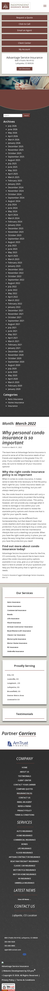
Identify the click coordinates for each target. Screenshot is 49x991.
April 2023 (13, 255)
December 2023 (15, 228)
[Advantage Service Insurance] (16, 6)
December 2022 (15, 269)
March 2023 (13, 259)
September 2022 (16, 279)
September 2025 (16, 156)
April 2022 (13, 296)
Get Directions (24, 68)
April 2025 (13, 173)
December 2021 (15, 310)
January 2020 (14, 389)
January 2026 (14, 143)
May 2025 (12, 170)
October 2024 (14, 194)
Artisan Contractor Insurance (20, 627)
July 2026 (12, 126)
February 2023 (15, 262)
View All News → (24, 899)
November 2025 (15, 149)
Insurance (13, 575)
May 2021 (12, 334)
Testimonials (24, 776)
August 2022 (14, 283)
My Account (24, 49)
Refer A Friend (24, 806)
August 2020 (14, 365)
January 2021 (14, 348)
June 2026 (12, 129)
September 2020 (16, 361)
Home (24, 767)
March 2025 (13, 177)
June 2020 (12, 372)
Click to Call (24, 24)
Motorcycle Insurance (16, 639)
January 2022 (14, 307)
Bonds (10, 614)
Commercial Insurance (16, 610)
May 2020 (12, 375)
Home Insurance (16, 402)
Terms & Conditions (24, 815)
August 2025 (14, 160)
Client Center (24, 43)
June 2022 (12, 290)
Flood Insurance (14, 622)
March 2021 (13, 341)
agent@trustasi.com (12, 950)
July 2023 (12, 245)
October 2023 (14, 235)
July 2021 (12, 327)
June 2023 (12, 249)
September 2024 (16, 197)
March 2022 (13, 300)
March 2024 (13, 218)
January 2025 (14, 184)
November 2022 (15, 272)
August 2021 (14, 324)
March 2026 (13, 139)
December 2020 (15, 351)
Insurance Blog (24, 793)
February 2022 (15, 303)
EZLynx (30, 970)
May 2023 (12, 252)
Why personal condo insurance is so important (23, 437)
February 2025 (15, 180)
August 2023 (14, 242)
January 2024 (14, 225)
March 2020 (13, 382)
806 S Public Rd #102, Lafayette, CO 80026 (21, 938)
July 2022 (12, 286)
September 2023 (16, 238)
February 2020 (15, 385)
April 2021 (13, 337)
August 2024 (14, 201)
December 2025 (15, 146)
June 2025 (12, 167)
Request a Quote (24, 17)
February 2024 (15, 221)
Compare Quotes (24, 789)
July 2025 (12, 163)
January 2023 (14, 266)
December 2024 (15, 187)
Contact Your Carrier (25, 784)
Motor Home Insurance (17, 643)
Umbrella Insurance (15, 651)
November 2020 (15, 354)
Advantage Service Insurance (33, 575)
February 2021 (15, 344)
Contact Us (24, 797)
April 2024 (13, 214)
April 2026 (13, 136)
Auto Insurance (15, 399)
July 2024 (12, 204)
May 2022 (12, 293)
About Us (24, 772)
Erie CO (5, 577)
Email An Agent (24, 802)
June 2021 (12, 331)
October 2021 (14, 317)
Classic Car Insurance (16, 635)
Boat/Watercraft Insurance (19, 631)
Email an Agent (24, 30)
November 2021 (15, 313)
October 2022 (14, 276)
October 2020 (14, 358)
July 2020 (12, 368)
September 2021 (16, 320)
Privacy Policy (24, 810)
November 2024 (15, 190)
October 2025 (14, 153)
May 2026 (12, 132)
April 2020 (13, 378)
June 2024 (12, 208)
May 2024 (12, 211)
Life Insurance (13, 618)
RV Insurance (12, 647)
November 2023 (15, 231)
